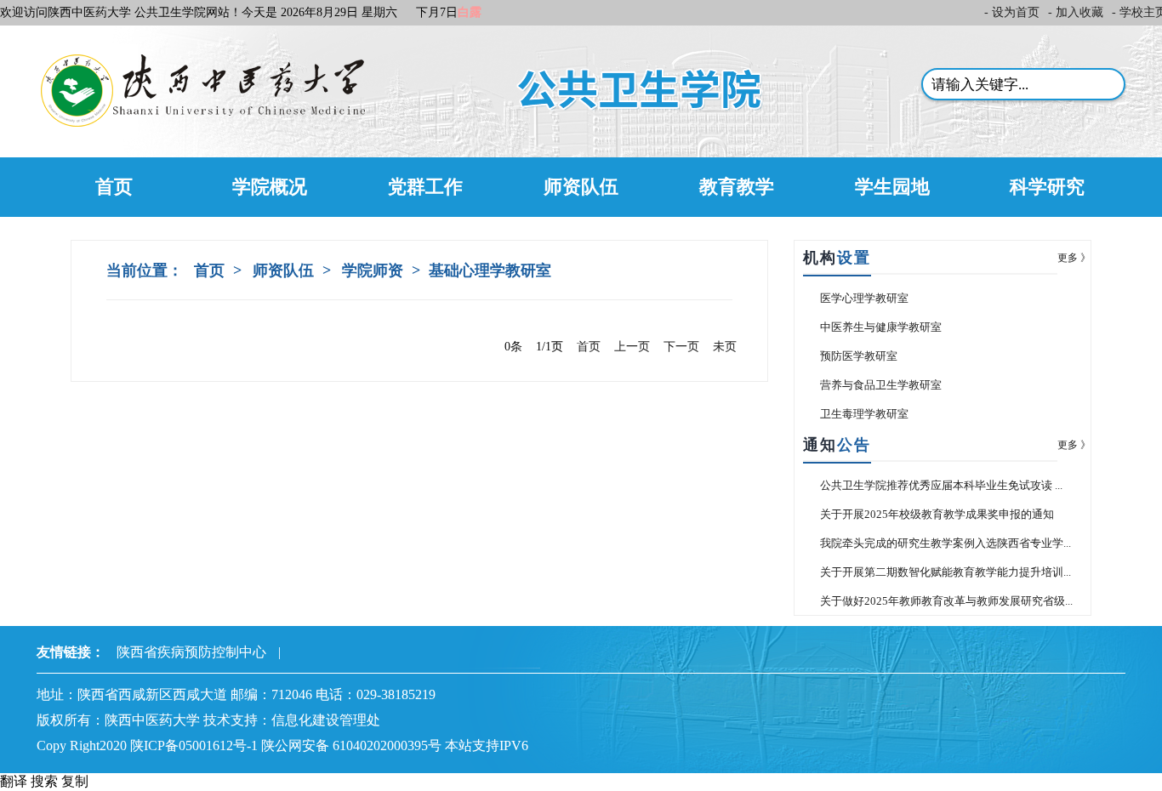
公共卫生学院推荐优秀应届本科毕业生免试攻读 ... (941, 485)
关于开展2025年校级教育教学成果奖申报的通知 (937, 514)
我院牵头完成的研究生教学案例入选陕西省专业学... (945, 543)
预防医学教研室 (858, 356)
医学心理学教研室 (864, 298)
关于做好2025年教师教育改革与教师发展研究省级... (946, 601)
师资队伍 (581, 186)
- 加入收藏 (1075, 12)
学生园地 (892, 186)
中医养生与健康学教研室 (881, 327)
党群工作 (425, 186)
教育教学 (736, 186)
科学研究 (1047, 186)
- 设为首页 (1012, 12)
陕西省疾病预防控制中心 (191, 652)
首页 (114, 186)
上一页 (632, 346)
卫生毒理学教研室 (864, 413)
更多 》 (1074, 258)
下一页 (681, 346)
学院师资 (372, 270)
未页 (725, 346)
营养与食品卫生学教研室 (881, 384)
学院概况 (269, 186)
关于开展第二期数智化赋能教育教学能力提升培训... (945, 572)
